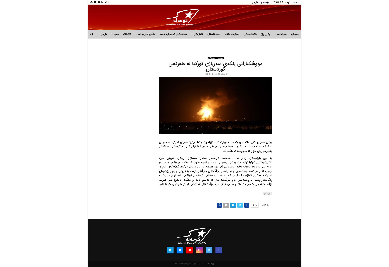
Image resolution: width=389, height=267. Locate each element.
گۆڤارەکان (198, 34)
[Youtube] (189, 250)
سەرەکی (295, 34)
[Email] (180, 250)
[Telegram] (170, 250)
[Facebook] (218, 250)
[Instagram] (199, 250)
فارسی (254, 2)
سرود (116, 34)
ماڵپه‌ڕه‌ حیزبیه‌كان (146, 34)
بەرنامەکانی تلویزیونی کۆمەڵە (173, 34)
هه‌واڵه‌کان (282, 34)
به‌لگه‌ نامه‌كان (213, 34)
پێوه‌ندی (264, 2)
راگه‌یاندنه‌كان (250, 34)
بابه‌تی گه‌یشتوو (232, 34)
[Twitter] (209, 250)
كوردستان (220, 58)
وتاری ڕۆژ (265, 34)
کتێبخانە (127, 34)
